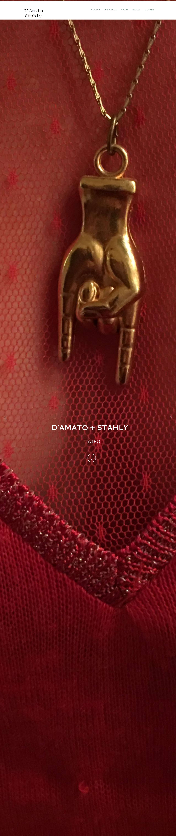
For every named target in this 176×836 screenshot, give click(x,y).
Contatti (149, 10)
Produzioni (110, 10)
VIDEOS (124, 10)
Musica (136, 10)
